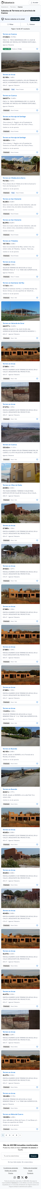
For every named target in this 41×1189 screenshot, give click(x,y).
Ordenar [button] (32, 24)
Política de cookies (11, 1171)
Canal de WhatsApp (15, 1177)
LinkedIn (18, 1177)
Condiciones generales (10, 1168)
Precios (10, 1173)
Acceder (35, 3)
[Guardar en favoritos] (37, 49)
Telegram (26, 1177)
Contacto (30, 1173)
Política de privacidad (30, 1168)
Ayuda (30, 1171)
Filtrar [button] (11, 24)
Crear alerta (35, 19)
